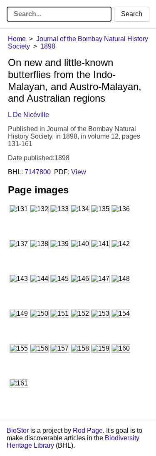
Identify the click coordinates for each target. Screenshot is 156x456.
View (78, 172)
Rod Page (88, 430)
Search (131, 13)
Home (17, 38)
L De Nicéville (28, 114)
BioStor (18, 430)
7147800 (38, 172)
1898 (47, 46)
